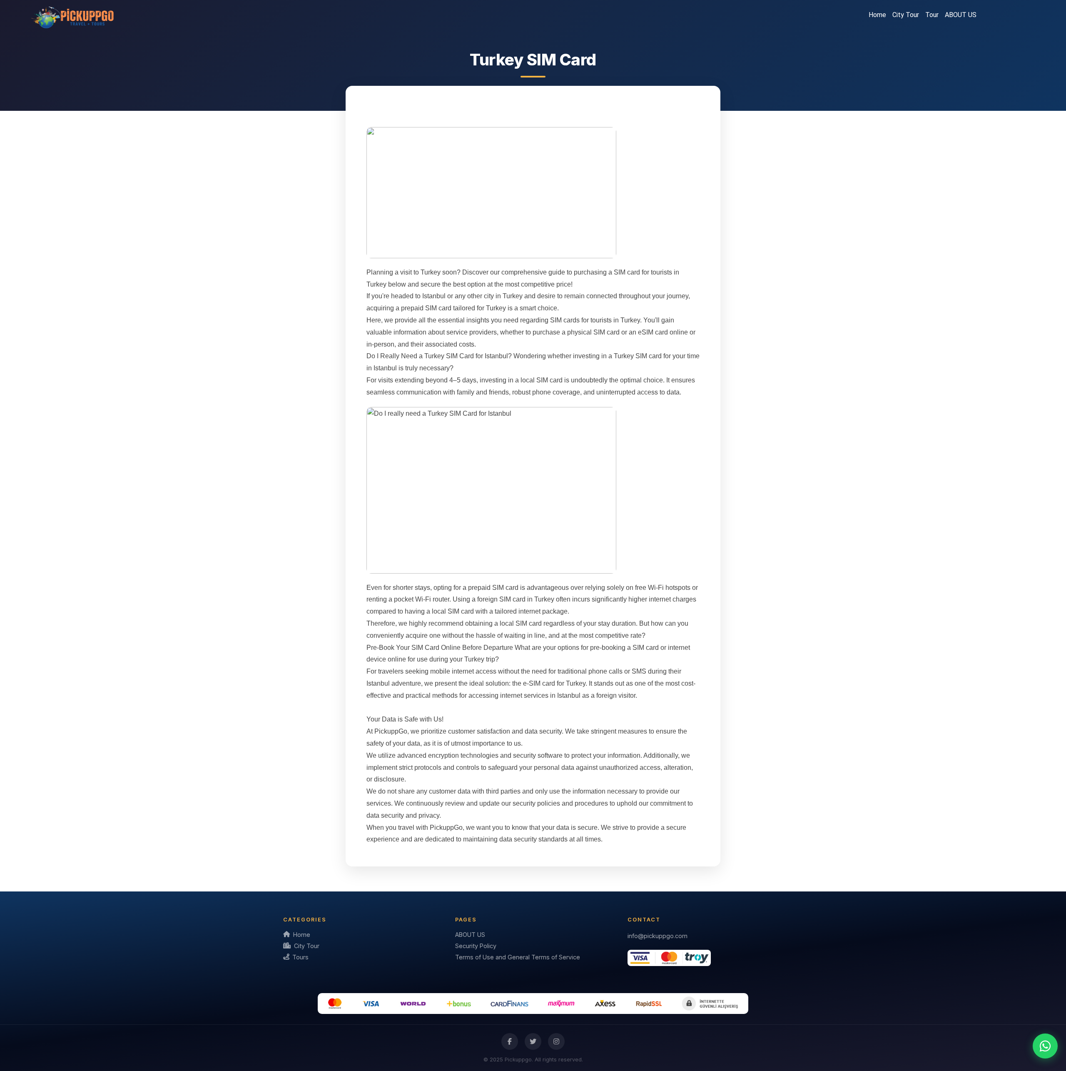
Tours (300, 957)
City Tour (905, 15)
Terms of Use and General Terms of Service (517, 957)
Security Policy (475, 945)
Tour (932, 15)
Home (877, 15)
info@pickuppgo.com (657, 935)
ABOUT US (960, 15)
